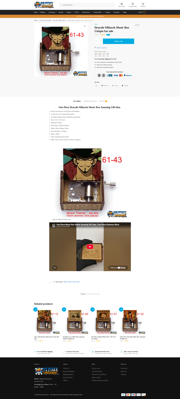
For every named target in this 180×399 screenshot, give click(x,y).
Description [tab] (77, 101)
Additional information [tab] (90, 101)
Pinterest (124, 371)
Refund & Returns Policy (100, 380)
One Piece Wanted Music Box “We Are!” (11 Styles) (103, 337)
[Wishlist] (57, 311)
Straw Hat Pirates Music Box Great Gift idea (46, 337)
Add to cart (118, 41)
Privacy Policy (68, 377)
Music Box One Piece (72, 282)
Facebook (124, 368)
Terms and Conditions (99, 374)
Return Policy (96, 377)
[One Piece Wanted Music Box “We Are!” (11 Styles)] (104, 321)
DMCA (65, 380)
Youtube (123, 374)
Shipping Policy (68, 374)
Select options (47, 345)
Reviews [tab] (102, 101)
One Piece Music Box (59, 20)
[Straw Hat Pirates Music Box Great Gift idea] (47, 321)
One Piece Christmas (45, 20)
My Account (121, 6)
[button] (84, 26)
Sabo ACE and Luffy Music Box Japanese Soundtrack (132, 337)
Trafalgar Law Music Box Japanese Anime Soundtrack (74, 337)
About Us (66, 368)
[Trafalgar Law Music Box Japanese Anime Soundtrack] (76, 321)
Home (36, 20)
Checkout (143, 6)
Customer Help (133, 6)
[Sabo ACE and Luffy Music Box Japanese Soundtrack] (133, 321)
